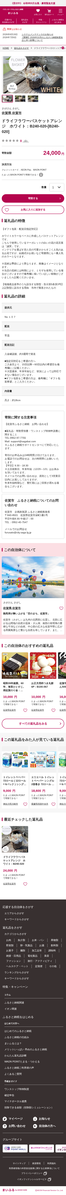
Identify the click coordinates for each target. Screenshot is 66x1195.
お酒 (41, 945)
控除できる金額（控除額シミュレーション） (29, 1107)
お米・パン (38, 940)
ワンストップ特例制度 (16, 1089)
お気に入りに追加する (33, 209)
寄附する (33, 198)
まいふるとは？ (13, 1043)
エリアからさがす (14, 913)
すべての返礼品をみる (33, 723)
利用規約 (51, 1163)
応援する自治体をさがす (8, 21)
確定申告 (9, 1095)
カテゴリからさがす (15, 933)
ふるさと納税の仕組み (16, 1037)
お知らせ (44, 1118)
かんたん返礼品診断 (15, 1055)
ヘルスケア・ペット (17, 966)
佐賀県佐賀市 (9, 710)
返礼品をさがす (24, 21)
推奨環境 (36, 1163)
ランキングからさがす (16, 972)
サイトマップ (19, 1163)
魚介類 (21, 940)
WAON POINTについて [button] (41, 175)
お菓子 (10, 950)
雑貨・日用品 (13, 955)
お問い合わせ (17, 1125)
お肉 (8, 940)
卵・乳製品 (26, 945)
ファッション (13, 960)
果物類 (54, 940)
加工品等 (37, 950)
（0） (26, 140)
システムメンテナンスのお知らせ (37, 34)
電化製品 (32, 955)
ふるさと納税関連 (14, 1002)
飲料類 (54, 945)
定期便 (38, 966)
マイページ (16, 1118)
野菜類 (10, 945)
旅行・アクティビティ (40, 960)
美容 (46, 955)
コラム (7, 995)
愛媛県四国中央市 (39, 804)
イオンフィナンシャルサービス (32, 1179)
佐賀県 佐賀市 (12, 113)
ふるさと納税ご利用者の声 (19, 1067)
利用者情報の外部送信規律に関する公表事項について (34, 1168)
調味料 (52, 950)
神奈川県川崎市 (10, 804)
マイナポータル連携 (15, 1101)
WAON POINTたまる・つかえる (22, 1061)
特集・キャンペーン (41, 21)
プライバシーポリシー (31, 1173)
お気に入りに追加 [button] (25, 710)
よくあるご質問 (13, 1073)
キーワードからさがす (16, 919)
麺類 (22, 950)
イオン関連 (10, 1008)
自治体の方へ (47, 1125)
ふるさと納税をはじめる (58, 21)
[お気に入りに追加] (61, 608)
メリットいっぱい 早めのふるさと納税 (25, 1049)
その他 (52, 966)
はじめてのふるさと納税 (18, 1031)
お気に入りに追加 (61, 608)
